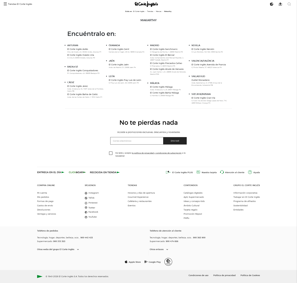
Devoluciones (43, 209)
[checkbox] (111, 153)
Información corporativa (245, 193)
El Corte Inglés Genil (119, 49)
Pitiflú (186, 218)
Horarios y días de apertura (141, 193)
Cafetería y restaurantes (140, 201)
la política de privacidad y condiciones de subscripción (157, 153)
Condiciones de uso (198, 275)
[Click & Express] (51, 172)
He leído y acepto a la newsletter (150, 154)
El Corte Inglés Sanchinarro (163, 49)
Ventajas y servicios (46, 214)
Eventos (132, 205)
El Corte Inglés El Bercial (162, 55)
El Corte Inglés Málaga (161, 87)
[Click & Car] (77, 172)
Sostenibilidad (240, 205)
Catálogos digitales (193, 193)
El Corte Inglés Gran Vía (203, 98)
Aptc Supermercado (194, 197)
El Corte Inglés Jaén (119, 64)
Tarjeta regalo (190, 209)
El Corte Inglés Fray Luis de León (125, 80)
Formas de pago (45, 201)
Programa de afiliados (244, 201)
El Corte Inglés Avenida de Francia (209, 64)
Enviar (175, 140)
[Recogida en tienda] (105, 172)
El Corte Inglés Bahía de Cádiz (82, 94)
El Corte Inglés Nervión (203, 49)
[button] (5, 4)
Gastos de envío (45, 205)
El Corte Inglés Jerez (77, 86)
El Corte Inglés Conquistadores (82, 70)
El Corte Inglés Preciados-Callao (166, 63)
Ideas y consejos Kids (194, 201)
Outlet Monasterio (201, 80)
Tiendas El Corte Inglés (20, 4)
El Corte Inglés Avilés (77, 49)
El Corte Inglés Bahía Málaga (164, 92)
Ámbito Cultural (192, 205)
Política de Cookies (250, 275)
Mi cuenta (42, 193)
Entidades (238, 209)
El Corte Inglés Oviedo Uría (80, 55)
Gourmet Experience (138, 197)
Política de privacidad (224, 275)
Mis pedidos (43, 197)
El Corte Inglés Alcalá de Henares (167, 69)
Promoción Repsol (193, 214)
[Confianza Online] (168, 262)
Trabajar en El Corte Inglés (246, 197)
